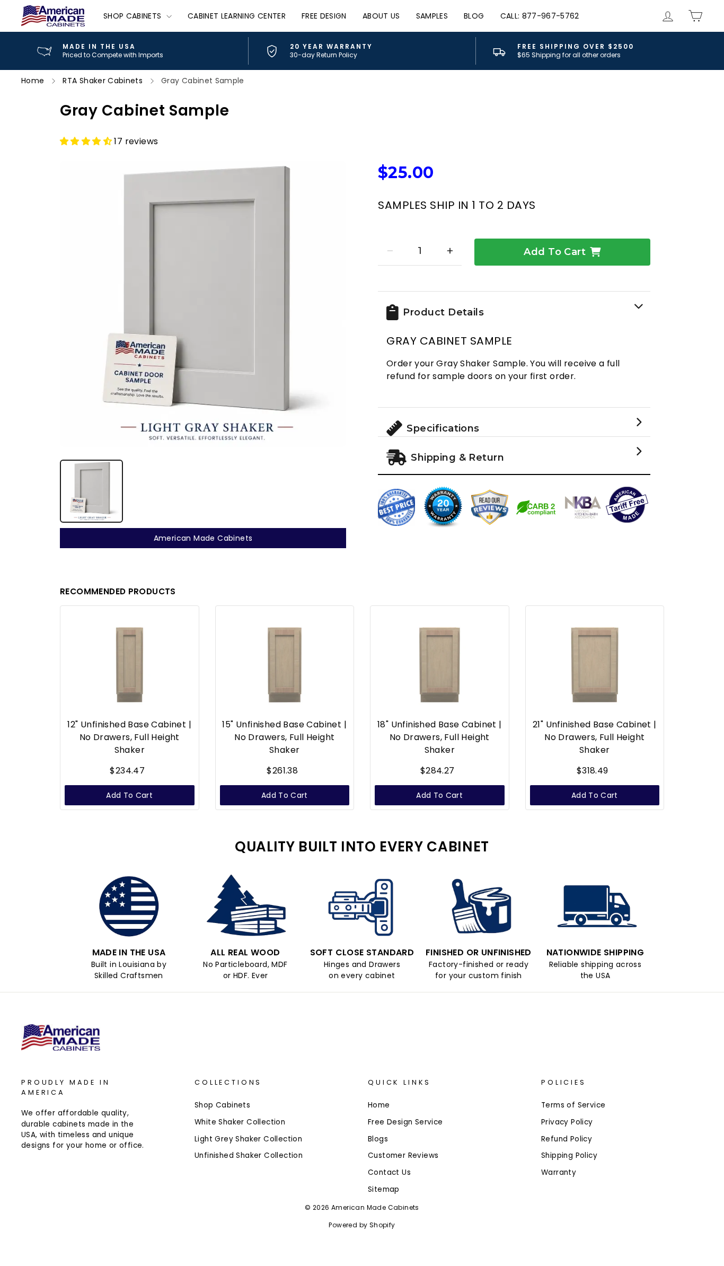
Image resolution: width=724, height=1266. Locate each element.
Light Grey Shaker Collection (248, 1139)
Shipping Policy (569, 1155)
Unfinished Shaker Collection (249, 1155)
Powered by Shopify (362, 1224)
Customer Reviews (403, 1155)
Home (379, 1105)
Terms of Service (573, 1105)
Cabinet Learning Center (237, 16)
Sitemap (384, 1189)
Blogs (378, 1139)
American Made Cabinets (203, 538)
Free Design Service (405, 1122)
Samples (432, 16)
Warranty (558, 1172)
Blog (474, 16)
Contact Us (389, 1172)
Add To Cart (555, 252)
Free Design (324, 16)
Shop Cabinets (133, 16)
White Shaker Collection (240, 1122)
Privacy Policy (567, 1122)
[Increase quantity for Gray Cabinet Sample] (450, 250)
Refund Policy (566, 1139)
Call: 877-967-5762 (539, 16)
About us (381, 16)
